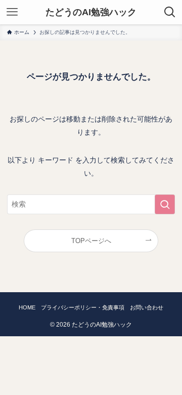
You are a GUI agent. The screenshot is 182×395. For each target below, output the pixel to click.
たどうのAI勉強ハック (91, 12)
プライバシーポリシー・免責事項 (82, 307)
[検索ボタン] (170, 12)
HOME (27, 307)
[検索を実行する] (165, 204)
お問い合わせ (146, 307)
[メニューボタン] (12, 12)
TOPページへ (91, 241)
